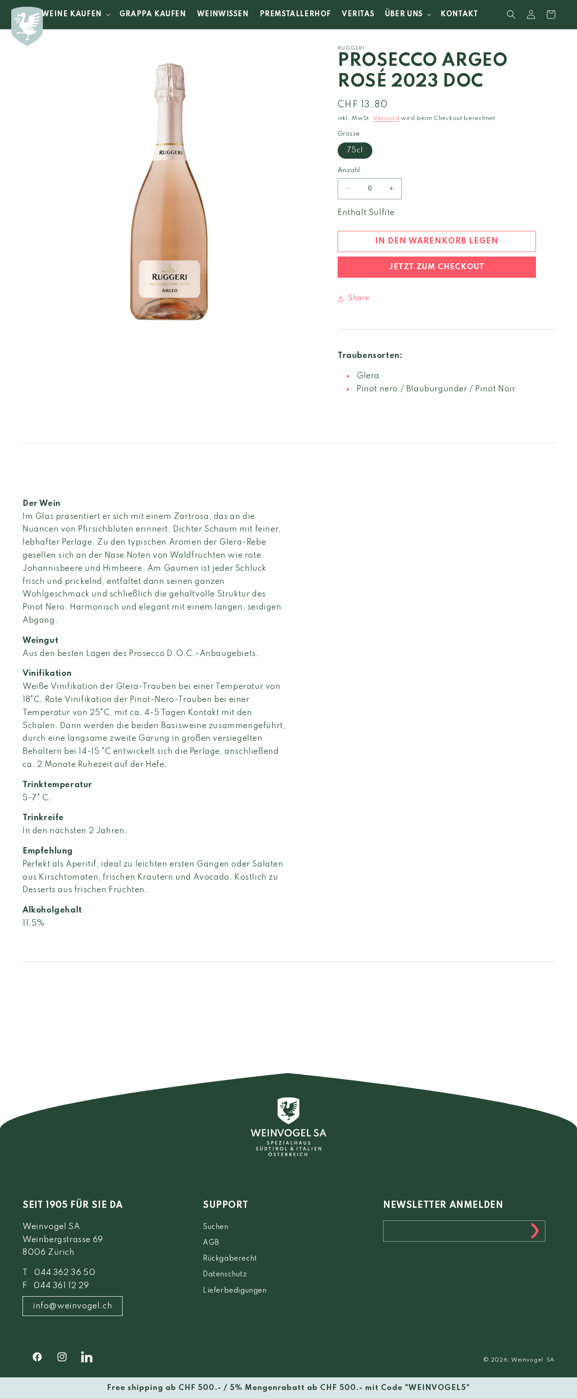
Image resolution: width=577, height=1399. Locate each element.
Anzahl (349, 170)
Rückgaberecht (230, 1258)
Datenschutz (225, 1274)
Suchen (216, 1227)
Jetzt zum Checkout (437, 267)
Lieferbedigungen (235, 1290)
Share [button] (359, 298)
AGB (211, 1243)
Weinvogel (527, 1360)
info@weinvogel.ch (72, 1306)
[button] (75, 14)
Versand (386, 118)
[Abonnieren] (535, 1231)
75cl (355, 150)
